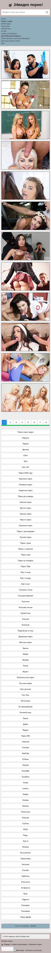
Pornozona (25, 882)
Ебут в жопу (26, 572)
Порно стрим (25, 543)
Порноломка (26, 859)
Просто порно (25, 520)
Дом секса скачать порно (10, 41)
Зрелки (25, 648)
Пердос (25, 730)
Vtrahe (25, 783)
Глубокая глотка (25, 590)
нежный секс (6, 29)
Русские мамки (25, 683)
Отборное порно (25, 485)
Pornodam (25, 905)
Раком (25, 666)
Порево (26, 444)
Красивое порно (25, 479)
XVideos (25, 759)
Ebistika (25, 806)
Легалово (25, 864)
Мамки (25, 654)
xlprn (3, 43)
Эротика (25, 450)
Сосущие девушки (25, 596)
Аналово (25, 619)
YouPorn (25, 824)
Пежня (25, 718)
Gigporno (25, 900)
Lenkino (25, 788)
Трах (25, 461)
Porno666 (25, 771)
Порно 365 (25, 736)
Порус (25, 835)
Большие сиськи (25, 607)
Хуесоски (25, 602)
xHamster (25, 742)
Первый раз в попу (25, 631)
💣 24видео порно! (25, 5)
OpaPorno (26, 876)
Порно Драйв (25, 917)
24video (25, 800)
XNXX (25, 829)
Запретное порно (26, 490)
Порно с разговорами (25, 531)
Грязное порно (25, 502)
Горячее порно (25, 514)
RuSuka (25, 847)
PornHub (25, 748)
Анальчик (25, 625)
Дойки (25, 724)
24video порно (7, 941)
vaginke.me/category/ (9, 34)
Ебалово (25, 818)
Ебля (26, 455)
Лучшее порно (25, 537)
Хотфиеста (25, 888)
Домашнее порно (26, 637)
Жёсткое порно (25, 642)
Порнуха (25, 438)
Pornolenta (25, 911)
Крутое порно (25, 508)
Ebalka (25, 794)
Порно (3, 19)
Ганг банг (25, 695)
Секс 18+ (25, 467)
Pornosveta (25, 812)
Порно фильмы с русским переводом (15, 38)
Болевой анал (25, 713)
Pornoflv (25, 870)
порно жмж (5, 26)
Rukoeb (26, 765)
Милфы (25, 660)
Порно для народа (25, 496)
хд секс (4, 31)
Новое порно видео (25, 432)
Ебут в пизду (25, 578)
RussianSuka (25, 853)
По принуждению (25, 707)
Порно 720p (25, 566)
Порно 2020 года (25, 473)
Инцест (25, 672)
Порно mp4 (25, 555)
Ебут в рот (25, 584)
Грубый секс (26, 613)
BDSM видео (6, 24)
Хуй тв (25, 841)
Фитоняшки (25, 701)
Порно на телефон (25, 561)
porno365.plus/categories (11, 36)
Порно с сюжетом (25, 549)
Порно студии (6, 21)
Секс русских (25, 689)
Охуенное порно (25, 526)
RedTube (25, 753)
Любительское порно (25, 677)
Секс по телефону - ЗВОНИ (25, 926)
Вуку (25, 894)
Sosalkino (25, 777)
